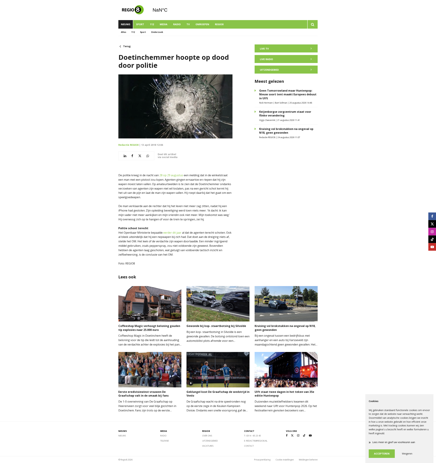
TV (188, 24)
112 (152, 24)
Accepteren (382, 453)
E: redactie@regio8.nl (255, 440)
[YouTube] (310, 435)
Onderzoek (157, 32)
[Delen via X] (140, 156)
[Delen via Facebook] (132, 156)
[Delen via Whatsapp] (148, 156)
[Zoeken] (312, 24)
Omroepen (202, 24)
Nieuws (125, 24)
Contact (249, 445)
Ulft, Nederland (169, 10)
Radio (177, 24)
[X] (292, 435)
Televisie (164, 440)
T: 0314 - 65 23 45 (252, 435)
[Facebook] (286, 435)
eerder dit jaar (172, 232)
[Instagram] (298, 435)
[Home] (132, 10)
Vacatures (207, 445)
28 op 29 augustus (171, 175)
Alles (123, 32)
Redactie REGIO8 (128, 144)
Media (163, 24)
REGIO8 (219, 24)
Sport (140, 24)
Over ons (207, 435)
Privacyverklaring (262, 459)
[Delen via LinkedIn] (125, 156)
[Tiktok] (304, 435)
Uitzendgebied (210, 440)
